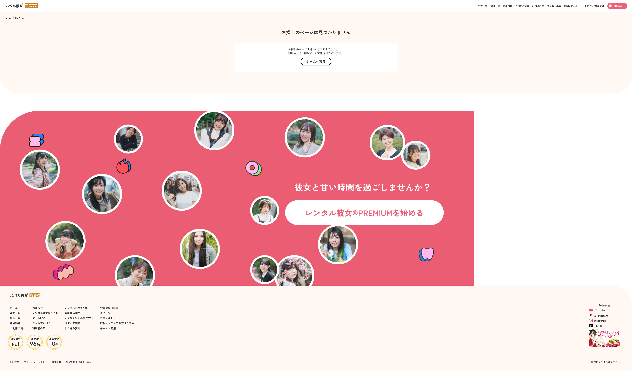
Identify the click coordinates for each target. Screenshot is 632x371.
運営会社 (56, 362)
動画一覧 (15, 318)
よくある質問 (72, 328)
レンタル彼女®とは (76, 308)
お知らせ (37, 308)
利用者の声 (38, 328)
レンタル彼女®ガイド (45, 313)
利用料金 (15, 323)
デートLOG (38, 318)
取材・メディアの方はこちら (117, 323)
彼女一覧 (15, 313)
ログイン (105, 313)
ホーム (8, 18)
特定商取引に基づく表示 (79, 362)
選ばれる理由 (72, 313)
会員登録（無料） (110, 308)
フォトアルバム (41, 323)
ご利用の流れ (18, 328)
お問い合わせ (108, 318)
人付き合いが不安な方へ (79, 318)
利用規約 (14, 362)
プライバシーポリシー (35, 362)
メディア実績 (72, 323)
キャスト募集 (108, 328)
